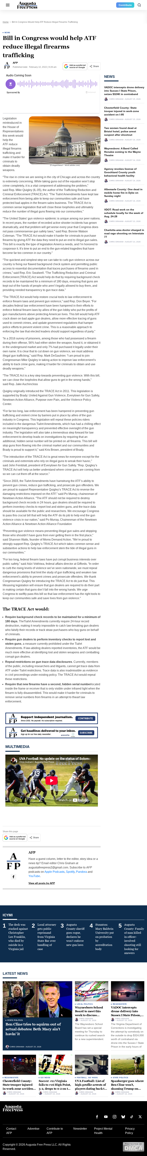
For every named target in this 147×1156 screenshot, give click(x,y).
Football (82, 1078)
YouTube (34, 876)
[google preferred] (75, 66)
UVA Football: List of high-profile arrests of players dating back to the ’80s (90, 1087)
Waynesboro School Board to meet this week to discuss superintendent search (91, 1013)
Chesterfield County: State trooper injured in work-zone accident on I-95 (121, 111)
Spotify (70, 871)
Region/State (120, 1004)
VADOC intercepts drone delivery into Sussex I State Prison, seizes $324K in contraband (124, 91)
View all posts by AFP (42, 883)
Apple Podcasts (54, 871)
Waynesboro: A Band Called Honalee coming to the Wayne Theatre (122, 152)
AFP (32, 852)
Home (6, 22)
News (7, 33)
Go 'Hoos (45, 1078)
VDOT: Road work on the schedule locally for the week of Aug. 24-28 (123, 213)
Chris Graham (116, 99)
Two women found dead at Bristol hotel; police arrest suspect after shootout (120, 131)
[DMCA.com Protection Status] (133, 1146)
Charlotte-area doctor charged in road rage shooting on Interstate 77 (124, 233)
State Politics (15, 1020)
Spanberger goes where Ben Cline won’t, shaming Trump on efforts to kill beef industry (127, 1088)
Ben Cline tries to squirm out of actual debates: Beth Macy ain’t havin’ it (33, 1029)
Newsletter (80, 1128)
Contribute (125, 5)
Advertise (33, 1128)
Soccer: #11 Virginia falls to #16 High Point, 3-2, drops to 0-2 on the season (55, 1087)
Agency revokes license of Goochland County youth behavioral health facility (120, 172)
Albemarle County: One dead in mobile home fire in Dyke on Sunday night (123, 193)
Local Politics (85, 1004)
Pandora (81, 871)
